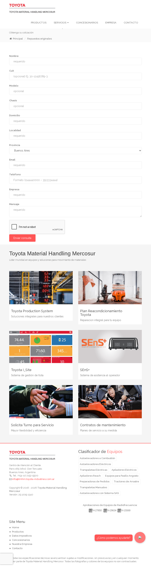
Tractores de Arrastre (126, 481)
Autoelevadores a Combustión (97, 458)
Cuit (11, 70)
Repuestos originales (39, 38)
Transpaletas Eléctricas (93, 469)
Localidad (15, 130)
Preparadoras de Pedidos (94, 481)
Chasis (13, 100)
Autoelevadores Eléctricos (95, 464)
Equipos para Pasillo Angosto (121, 475)
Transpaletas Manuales (93, 487)
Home (15, 527)
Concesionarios (87, 22)
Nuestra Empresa (22, 544)
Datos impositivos (22, 535)
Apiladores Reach (90, 475)
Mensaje (14, 204)
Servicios (60, 22)
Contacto (131, 22)
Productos (38, 22)
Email (12, 159)
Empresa (110, 22)
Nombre (14, 56)
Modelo (13, 85)
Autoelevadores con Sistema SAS (99, 493)
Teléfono (15, 174)
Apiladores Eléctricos (124, 469)
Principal (18, 38)
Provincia (14, 145)
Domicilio (14, 115)
